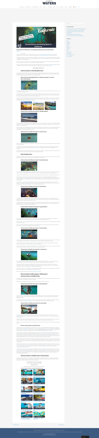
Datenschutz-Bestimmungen (51, 430)
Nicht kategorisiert (69, 56)
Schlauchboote (69, 47)
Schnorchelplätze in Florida (44, 55)
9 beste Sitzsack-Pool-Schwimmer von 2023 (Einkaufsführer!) (75, 30)
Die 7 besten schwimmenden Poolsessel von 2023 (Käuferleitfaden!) (76, 28)
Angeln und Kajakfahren (28, 300)
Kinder (68, 50)
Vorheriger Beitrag (15, 424)
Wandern (48, 146)
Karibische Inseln (44, 54)
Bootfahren (68, 43)
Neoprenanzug (51, 64)
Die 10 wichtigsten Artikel (70, 54)
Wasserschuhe (37, 147)
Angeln (68, 46)
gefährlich (25, 328)
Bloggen (35, 430)
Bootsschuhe (68, 42)
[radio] (31, 365)
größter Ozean (45, 57)
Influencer (68, 49)
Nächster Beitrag (61, 424)
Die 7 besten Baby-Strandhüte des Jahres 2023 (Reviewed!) (75, 35)
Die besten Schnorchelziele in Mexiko (35, 271)
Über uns (44, 430)
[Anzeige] (49, 14)
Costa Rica (49, 54)
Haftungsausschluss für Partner (60, 430)
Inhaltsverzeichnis (40, 430)
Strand (68, 40)
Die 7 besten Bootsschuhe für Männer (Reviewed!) (74, 34)
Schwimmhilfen (69, 53)
